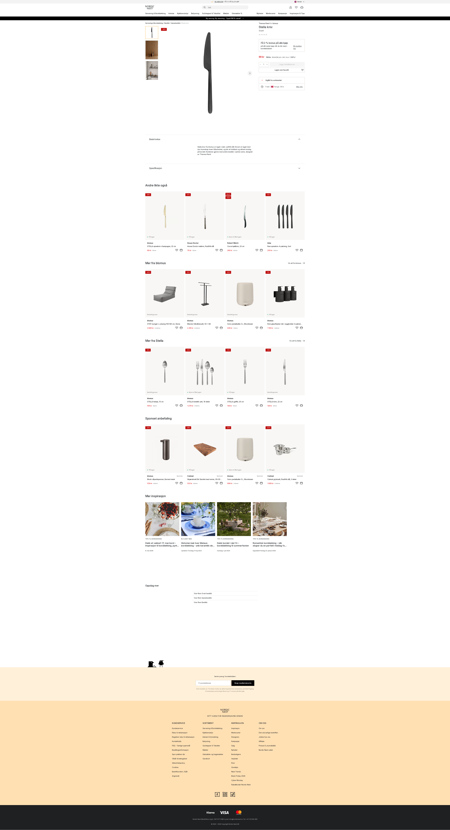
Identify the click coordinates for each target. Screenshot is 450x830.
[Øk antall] (267, 64)
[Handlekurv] (302, 7)
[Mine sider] (290, 7)
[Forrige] (166, 73)
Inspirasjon (235, 728)
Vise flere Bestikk (200, 602)
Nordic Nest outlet (266, 750)
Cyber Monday (237, 780)
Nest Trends (236, 772)
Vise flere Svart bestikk (203, 593)
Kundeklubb (176, 741)
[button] (263, 34)
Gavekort (206, 759)
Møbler (226, 13)
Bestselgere (236, 754)
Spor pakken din (178, 754)
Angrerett (175, 776)
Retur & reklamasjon (179, 733)
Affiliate (261, 741)
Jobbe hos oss (264, 737)
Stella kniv (185, 23)
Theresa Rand (264, 23)
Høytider (234, 759)
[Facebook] (217, 794)
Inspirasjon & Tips (297, 13)
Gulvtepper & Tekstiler (211, 13)
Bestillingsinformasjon (180, 750)
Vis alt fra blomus (294, 263)
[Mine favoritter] (296, 7)
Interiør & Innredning (210, 737)
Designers (235, 737)
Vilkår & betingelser (179, 759)
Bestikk (167, 23)
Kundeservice (177, 728)
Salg (233, 746)
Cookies (175, 767)
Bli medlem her (297, 47)
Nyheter (260, 13)
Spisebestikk (175, 23)
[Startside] (149, 7)
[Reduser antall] (260, 64)
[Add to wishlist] (177, 250)
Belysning (195, 13)
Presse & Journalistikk (267, 746)
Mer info (299, 87)
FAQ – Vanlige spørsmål (181, 746)
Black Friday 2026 (238, 776)
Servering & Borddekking (155, 13)
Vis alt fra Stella (295, 341)
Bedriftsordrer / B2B (180, 772)
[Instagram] (225, 794)
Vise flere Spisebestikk (203, 598)
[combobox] (299, 2)
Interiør (171, 13)
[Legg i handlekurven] (181, 250)
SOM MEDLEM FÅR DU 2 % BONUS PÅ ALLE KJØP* (227, 2)
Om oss (261, 728)
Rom (233, 763)
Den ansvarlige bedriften (268, 733)
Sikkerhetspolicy (178, 763)
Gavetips (234, 767)
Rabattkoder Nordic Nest (241, 785)
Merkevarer (270, 13)
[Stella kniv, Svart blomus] (208, 73)
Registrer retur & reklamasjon (183, 737)
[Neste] (250, 73)
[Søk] (205, 7)
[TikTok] (233, 794)
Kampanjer (282, 13)
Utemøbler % (237, 13)
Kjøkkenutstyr (182, 13)
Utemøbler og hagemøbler (213, 754)
